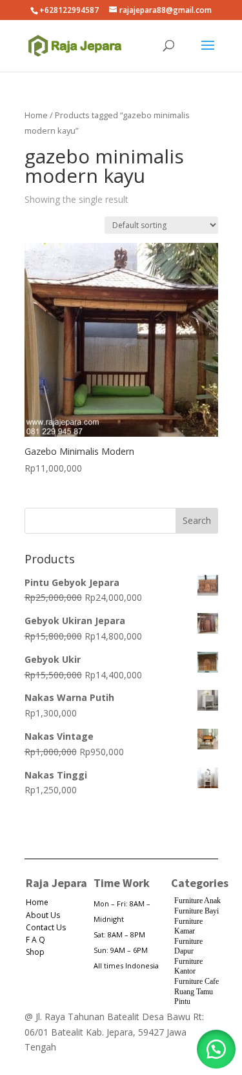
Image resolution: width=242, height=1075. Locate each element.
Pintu (182, 1001)
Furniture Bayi (196, 910)
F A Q (35, 939)
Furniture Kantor (188, 966)
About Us (43, 915)
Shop (35, 951)
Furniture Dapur (188, 946)
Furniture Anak (197, 900)
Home (36, 115)
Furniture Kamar (188, 926)
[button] (216, 1049)
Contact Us (46, 927)
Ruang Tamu (193, 991)
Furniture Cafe (196, 981)
